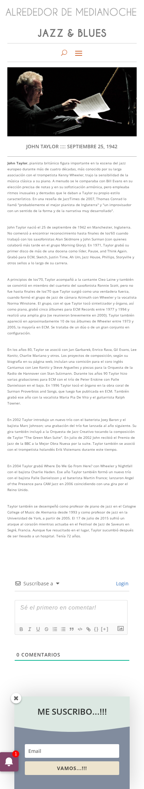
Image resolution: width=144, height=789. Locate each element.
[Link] (88, 629)
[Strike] (46, 629)
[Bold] (21, 629)
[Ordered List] (54, 629)
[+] (105, 629)
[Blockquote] (71, 629)
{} (96, 629)
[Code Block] (79, 629)
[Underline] (38, 629)
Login (122, 583)
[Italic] (29, 629)
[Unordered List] (63, 629)
